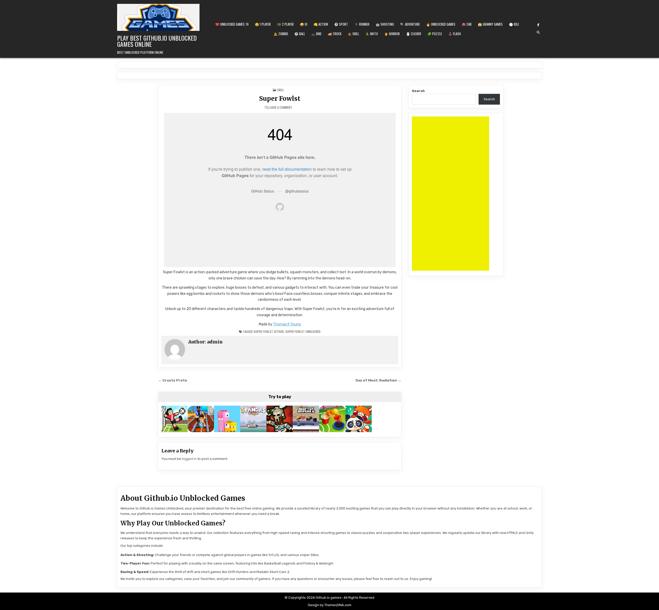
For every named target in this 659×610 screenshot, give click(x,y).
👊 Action (321, 24)
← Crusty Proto (172, 380)
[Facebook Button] (538, 25)
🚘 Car (467, 24)
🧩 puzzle (434, 33)
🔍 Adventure (410, 24)
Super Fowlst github (269, 331)
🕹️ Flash (454, 33)
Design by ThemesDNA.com (329, 605)
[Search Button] (538, 32)
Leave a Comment (281, 107)
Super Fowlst (279, 99)
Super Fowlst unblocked (302, 331)
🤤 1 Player (263, 24)
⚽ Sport (341, 24)
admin (215, 342)
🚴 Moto (371, 33)
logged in (189, 459)
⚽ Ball (299, 33)
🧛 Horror (392, 33)
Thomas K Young (287, 324)
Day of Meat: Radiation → (378, 380)
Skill (280, 90)
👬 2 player (285, 24)
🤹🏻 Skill (353, 33)
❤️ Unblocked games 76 (232, 24)
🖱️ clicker (413, 33)
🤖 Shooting (385, 24)
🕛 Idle (514, 24)
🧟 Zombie (280, 33)
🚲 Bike (316, 33)
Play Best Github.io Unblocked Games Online (157, 41)
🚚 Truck (334, 33)
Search (418, 91)
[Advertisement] (450, 193)
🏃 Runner (361, 24)
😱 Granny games (490, 24)
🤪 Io (303, 24)
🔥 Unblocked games (440, 24)
